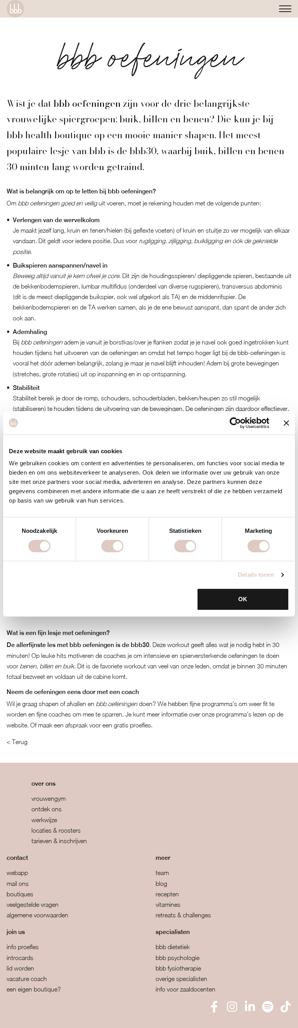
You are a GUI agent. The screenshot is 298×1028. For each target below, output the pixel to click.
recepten (167, 894)
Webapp (17, 872)
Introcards (20, 957)
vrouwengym (48, 798)
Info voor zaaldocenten (185, 989)
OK (242, 599)
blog (161, 883)
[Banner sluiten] (286, 423)
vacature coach (27, 978)
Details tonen (256, 574)
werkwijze (44, 819)
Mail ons (18, 883)
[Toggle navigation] (285, 8)
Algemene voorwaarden (37, 914)
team (162, 872)
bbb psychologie (177, 957)
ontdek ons (46, 808)
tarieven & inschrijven (59, 840)
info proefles (23, 946)
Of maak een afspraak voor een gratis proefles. (91, 725)
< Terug (17, 741)
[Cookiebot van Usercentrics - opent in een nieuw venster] (235, 423)
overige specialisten (181, 978)
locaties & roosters (56, 830)
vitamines (168, 904)
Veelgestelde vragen (33, 904)
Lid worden (20, 968)
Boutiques (20, 894)
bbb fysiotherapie (178, 968)
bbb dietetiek (173, 946)
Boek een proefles (46, 1016)
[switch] (112, 546)
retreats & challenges (183, 914)
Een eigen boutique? (34, 989)
